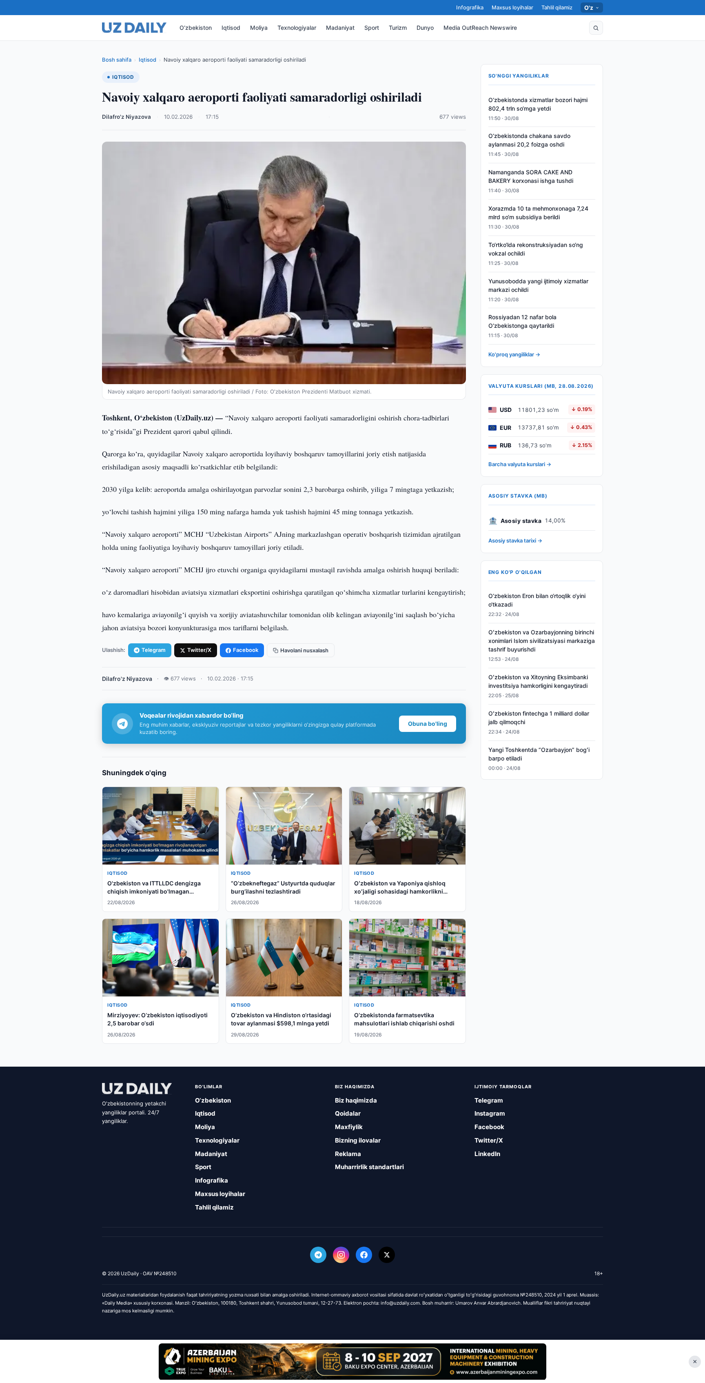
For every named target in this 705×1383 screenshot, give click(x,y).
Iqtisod (231, 27)
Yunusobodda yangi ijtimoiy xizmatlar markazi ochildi (538, 285)
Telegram (154, 650)
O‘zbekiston (196, 27)
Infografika (469, 7)
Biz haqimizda (356, 1100)
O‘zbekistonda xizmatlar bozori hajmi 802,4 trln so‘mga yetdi (538, 104)
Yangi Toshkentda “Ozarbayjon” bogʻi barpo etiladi (539, 754)
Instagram (489, 1113)
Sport (371, 27)
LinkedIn (487, 1154)
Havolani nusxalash (304, 650)
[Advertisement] (352, 1361)
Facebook (245, 650)
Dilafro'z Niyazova (126, 116)
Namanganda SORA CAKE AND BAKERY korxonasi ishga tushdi (530, 177)
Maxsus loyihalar (512, 7)
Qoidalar (348, 1113)
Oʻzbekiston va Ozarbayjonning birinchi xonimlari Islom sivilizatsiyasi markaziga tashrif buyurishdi (541, 641)
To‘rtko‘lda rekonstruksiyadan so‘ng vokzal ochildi (535, 249)
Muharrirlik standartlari (369, 1167)
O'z (589, 7)
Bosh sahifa (116, 59)
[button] (596, 28)
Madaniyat (340, 27)
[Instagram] (341, 1255)
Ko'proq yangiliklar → (514, 354)
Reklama (348, 1154)
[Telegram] (318, 1255)
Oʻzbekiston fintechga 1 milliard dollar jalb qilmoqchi (538, 717)
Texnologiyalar (296, 27)
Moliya (259, 27)
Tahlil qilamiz (556, 7)
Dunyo (425, 27)
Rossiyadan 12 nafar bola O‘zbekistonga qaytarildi (522, 321)
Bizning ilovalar (358, 1140)
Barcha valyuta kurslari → (519, 464)
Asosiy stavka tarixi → (515, 541)
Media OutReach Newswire (480, 27)
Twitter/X (199, 650)
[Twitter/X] (387, 1255)
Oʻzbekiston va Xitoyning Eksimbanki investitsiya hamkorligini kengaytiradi (538, 681)
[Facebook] (364, 1255)
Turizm (398, 27)
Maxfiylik (349, 1127)
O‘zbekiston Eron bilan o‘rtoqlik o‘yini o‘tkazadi (536, 600)
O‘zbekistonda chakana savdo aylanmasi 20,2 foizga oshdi (529, 140)
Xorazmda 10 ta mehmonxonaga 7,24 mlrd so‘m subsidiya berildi (538, 213)
